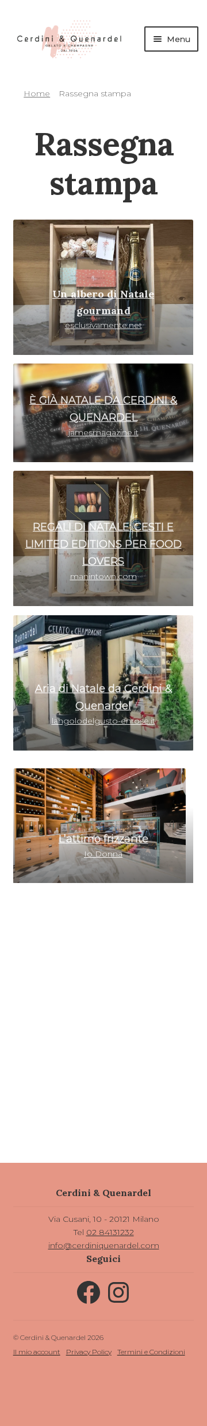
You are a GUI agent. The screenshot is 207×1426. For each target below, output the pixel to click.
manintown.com (103, 576)
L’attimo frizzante (103, 839)
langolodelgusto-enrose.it (103, 721)
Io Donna (103, 854)
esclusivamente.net (103, 310)
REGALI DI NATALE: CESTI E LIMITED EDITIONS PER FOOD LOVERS (103, 544)
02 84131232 (110, 1232)
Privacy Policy (89, 1351)
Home (37, 93)
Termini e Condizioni (151, 1351)
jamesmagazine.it (103, 432)
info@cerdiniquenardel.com (103, 1245)
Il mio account (36, 1351)
